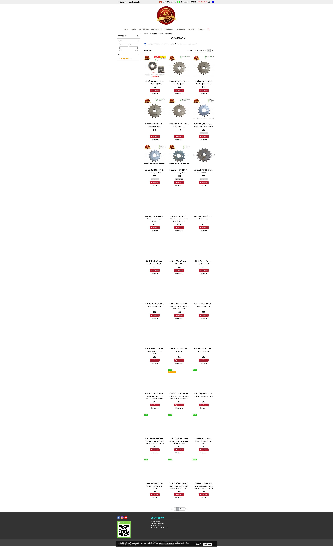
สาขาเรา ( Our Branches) (157, 523)
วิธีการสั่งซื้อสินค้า (144, 29)
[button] (208, 29)
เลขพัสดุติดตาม (169, 29)
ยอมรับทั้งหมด (207, 544)
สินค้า (133, 29)
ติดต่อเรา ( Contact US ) (157, 525)
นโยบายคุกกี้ (133, 545)
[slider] (119, 48)
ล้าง (138, 36)
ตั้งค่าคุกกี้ (198, 544)
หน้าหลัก (126, 29)
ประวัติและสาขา (180, 29)
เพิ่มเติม (201, 29)
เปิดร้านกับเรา (192, 29)
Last (186, 509)
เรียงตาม (191, 50)
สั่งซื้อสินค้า (155, 90)
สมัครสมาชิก (135, 2)
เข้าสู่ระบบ (123, 2)
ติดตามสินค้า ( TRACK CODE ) (159, 527)
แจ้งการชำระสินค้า (156, 29)
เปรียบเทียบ (155, 93)
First (172, 509)
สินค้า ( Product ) (155, 521)
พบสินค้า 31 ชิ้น (148, 50)
